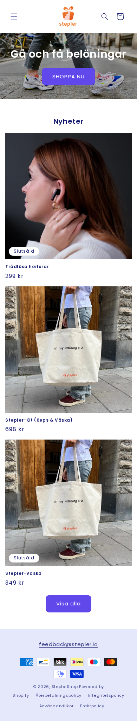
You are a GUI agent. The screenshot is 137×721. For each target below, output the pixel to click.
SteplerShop (65, 686)
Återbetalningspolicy (58, 695)
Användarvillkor (56, 706)
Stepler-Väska (23, 573)
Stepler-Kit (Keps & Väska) (39, 420)
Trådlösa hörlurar (27, 266)
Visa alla (68, 603)
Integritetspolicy (106, 695)
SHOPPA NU (68, 76)
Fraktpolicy (92, 706)
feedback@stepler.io (68, 644)
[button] (14, 16)
